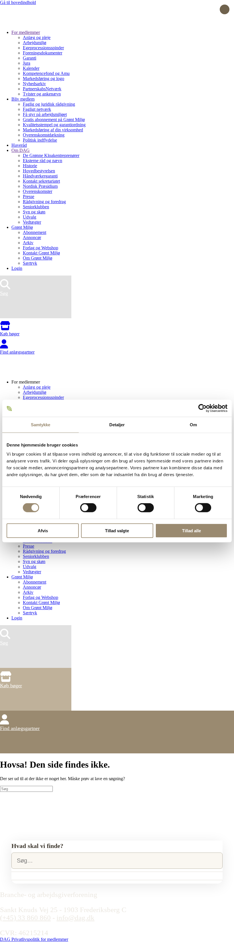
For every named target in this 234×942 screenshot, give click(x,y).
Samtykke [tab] (41, 424)
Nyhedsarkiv (34, 83)
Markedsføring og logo (43, 78)
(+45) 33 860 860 (25, 917)
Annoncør (32, 237)
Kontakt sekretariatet (41, 181)
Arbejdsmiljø (34, 42)
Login (16, 268)
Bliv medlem (23, 99)
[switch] (88, 507)
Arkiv (28, 242)
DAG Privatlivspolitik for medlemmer (34, 939)
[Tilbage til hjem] (21, 22)
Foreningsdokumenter (42, 52)
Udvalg (29, 217)
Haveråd (19, 145)
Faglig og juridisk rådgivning (49, 104)
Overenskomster (37, 191)
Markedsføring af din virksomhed (53, 129)
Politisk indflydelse (40, 140)
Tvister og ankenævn (42, 93)
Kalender (31, 68)
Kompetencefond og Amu (46, 73)
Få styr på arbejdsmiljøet (45, 114)
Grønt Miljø (22, 227)
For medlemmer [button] (25, 382)
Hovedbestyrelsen (39, 170)
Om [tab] (193, 424)
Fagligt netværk (37, 109)
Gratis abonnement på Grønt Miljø (54, 119)
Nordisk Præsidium (40, 186)
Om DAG (20, 150)
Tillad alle (191, 530)
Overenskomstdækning (43, 134)
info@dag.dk (75, 917)
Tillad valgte (117, 530)
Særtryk (30, 263)
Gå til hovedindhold (18, 2)
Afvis (43, 530)
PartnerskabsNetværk (42, 88)
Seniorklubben (36, 206)
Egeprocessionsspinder (43, 47)
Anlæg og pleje (37, 37)
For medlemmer (25, 32)
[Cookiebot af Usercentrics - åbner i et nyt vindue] (202, 408)
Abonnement (34, 232)
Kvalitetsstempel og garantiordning (54, 124)
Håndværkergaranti (40, 176)
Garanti (29, 58)
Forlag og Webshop (40, 247)
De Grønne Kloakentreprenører (51, 155)
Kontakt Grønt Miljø (41, 252)
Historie (30, 165)
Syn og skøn (34, 211)
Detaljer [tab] (117, 424)
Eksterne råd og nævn (42, 160)
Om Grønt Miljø (37, 258)
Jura (26, 63)
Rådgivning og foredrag (44, 201)
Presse (28, 196)
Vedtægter (32, 222)
